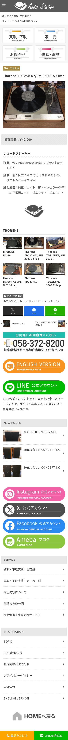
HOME (8, 16)
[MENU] (4, 4)
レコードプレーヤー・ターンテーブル (40, 301)
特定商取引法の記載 (16, 664)
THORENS (11, 301)
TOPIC (8, 641)
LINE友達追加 (52, 735)
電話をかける (19, 735)
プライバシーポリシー (18, 675)
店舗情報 (9, 687)
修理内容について (15, 592)
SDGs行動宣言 (13, 653)
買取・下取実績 (21, 16)
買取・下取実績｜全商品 (19, 569)
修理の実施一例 (14, 603)
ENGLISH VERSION (16, 698)
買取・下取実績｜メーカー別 (22, 581)
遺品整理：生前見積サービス (22, 615)
